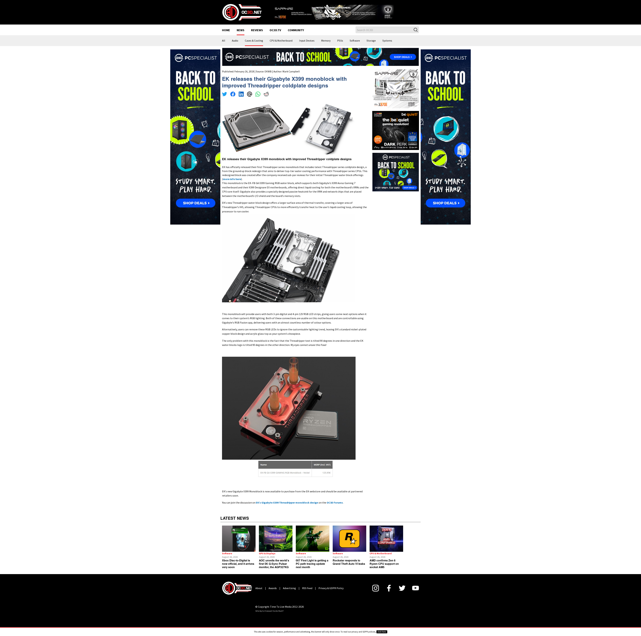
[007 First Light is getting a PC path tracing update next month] (312, 543)
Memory (326, 45)
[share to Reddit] (266, 99)
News (240, 34)
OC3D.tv (275, 34)
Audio (235, 45)
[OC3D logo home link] (242, 14)
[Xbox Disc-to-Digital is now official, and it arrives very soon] (239, 543)
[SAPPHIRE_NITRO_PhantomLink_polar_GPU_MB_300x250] (395, 92)
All (223, 45)
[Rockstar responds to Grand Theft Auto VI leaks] (349, 543)
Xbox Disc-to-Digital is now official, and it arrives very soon (238, 568)
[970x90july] (320, 60)
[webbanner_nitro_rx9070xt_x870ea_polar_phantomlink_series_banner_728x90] (345, 12)
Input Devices (306, 45)
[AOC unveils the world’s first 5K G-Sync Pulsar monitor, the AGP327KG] (275, 543)
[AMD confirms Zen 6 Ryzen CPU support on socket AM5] (386, 543)
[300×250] (395, 176)
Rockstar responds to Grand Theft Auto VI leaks (349, 566)
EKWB (268, 75)
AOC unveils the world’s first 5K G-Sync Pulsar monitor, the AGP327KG (274, 568)
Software (355, 45)
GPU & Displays (267, 557)
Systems (387, 45)
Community (296, 34)
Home (226, 34)
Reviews (257, 34)
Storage (371, 45)
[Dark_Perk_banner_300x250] (395, 134)
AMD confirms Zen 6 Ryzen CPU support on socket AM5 (384, 568)
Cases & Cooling (254, 45)
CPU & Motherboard (281, 45)
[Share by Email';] (249, 99)
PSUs (340, 45)
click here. (381, 631)
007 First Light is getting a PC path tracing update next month (312, 568)
